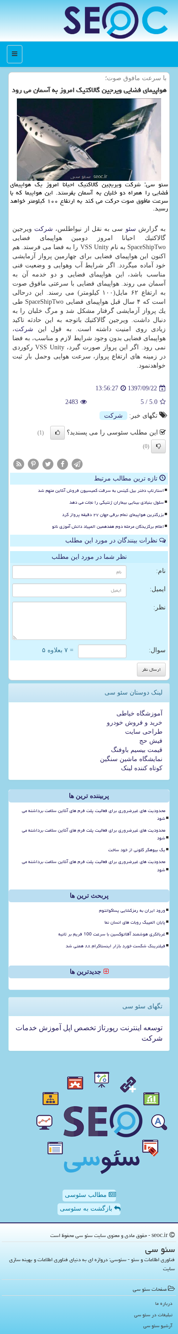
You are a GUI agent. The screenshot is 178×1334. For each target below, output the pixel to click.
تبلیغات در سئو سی (153, 1314)
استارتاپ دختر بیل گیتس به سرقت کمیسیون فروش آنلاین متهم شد (101, 490)
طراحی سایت (143, 731)
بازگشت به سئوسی (87, 1208)
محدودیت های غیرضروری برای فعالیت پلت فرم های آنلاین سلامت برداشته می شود (93, 814)
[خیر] (158, 446)
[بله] (57, 433)
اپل (66, 1028)
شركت (43, 228)
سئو (131, 228)
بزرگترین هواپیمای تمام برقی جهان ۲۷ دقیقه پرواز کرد (113, 514)
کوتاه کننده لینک (141, 768)
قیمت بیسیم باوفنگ (136, 749)
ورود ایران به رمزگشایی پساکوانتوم (132, 910)
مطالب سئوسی (87, 1194)
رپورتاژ (107, 1028)
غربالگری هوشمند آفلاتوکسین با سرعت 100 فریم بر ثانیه (111, 934)
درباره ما (164, 1303)
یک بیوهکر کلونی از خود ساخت (136, 849)
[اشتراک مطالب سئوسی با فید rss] (18, 463)
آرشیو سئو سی (158, 1325)
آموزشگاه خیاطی (139, 713)
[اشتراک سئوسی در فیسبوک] (62, 463)
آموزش (49, 1028)
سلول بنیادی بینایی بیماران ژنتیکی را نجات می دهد (116, 502)
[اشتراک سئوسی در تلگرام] (77, 463)
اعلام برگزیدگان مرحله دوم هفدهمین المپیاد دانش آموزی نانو (108, 526)
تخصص (84, 1028)
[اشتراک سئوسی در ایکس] (48, 463)
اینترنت (129, 1028)
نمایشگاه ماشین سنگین (131, 759)
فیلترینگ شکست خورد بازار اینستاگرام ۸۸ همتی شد (115, 946)
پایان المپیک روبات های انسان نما (135, 922)
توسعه (151, 1028)
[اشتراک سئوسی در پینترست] (33, 463)
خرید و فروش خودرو (134, 722)
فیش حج (150, 740)
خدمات (26, 1028)
